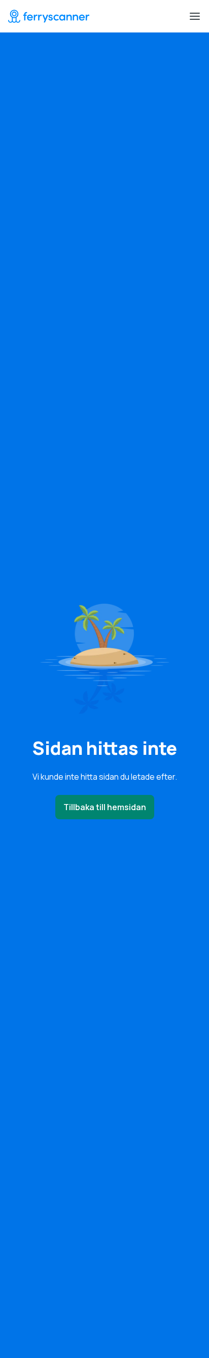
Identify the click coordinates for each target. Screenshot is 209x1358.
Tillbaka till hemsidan (104, 807)
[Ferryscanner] (48, 16)
